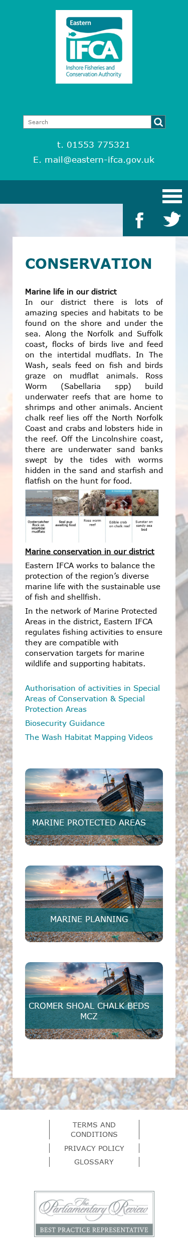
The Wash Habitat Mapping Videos (89, 736)
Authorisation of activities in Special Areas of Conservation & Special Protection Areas (92, 698)
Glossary (94, 1161)
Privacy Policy (94, 1148)
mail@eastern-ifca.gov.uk (99, 159)
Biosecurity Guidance (65, 722)
